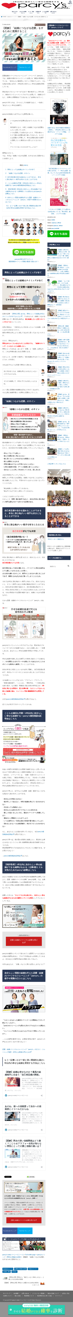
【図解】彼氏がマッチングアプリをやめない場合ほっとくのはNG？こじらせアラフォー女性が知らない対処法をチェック (58, 315)
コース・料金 (31, 12)
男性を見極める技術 (21, 1269)
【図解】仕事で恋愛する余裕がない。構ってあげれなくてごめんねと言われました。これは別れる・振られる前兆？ (58, 343)
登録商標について (29, 1295)
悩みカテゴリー (34, 1269)
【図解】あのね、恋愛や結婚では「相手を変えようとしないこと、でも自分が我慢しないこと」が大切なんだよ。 (58, 425)
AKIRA (53, 220)
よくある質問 (45, 12)
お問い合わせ (53, 12)
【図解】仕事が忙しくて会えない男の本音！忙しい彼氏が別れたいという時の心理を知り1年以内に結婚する (58, 412)
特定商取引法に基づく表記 (44, 1295)
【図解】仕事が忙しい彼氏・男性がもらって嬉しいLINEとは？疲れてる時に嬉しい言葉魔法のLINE (58, 384)
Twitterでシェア (25, 67)
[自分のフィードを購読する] (47, 539)
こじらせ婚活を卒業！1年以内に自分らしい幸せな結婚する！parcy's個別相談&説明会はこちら (23, 184)
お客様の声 (38, 12)
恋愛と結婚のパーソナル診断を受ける (24, 941)
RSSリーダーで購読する (56, 539)
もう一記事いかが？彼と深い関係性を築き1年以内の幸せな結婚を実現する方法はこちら (23, 207)
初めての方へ (15, 12)
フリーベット (58, 1295)
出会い (15, 1271)
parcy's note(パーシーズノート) (20, 1300)
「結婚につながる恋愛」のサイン (17, 173)
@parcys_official (56, 222)
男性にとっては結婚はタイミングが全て (20, 169)
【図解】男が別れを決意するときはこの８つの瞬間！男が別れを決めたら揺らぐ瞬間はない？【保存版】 (58, 301)
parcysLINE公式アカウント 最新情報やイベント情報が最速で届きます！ (24, 260)
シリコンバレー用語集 (38, 1293)
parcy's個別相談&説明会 (15, 699)
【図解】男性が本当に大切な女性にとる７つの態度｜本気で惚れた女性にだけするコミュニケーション (58, 371)
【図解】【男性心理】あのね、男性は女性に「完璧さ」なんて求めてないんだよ (58, 439)
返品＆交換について (53, 1293)
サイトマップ (6, 1293)
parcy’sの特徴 (23, 12)
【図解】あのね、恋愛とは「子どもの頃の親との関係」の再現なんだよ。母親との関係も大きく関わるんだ (58, 398)
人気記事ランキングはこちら (56, 464)
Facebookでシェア (10, 67)
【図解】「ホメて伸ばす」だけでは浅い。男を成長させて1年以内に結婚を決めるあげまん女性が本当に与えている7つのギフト (58, 286)
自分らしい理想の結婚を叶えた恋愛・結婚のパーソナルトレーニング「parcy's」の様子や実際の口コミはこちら (23, 200)
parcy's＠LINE (55, 228)
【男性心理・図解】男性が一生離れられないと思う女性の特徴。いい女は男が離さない (58, 330)
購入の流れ (18, 1295)
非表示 (26, 165)
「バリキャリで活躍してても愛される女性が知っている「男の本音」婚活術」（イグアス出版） (59, 211)
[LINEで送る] (31, 1177)
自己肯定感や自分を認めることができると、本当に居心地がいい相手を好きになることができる (23, 178)
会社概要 (15, 1293)
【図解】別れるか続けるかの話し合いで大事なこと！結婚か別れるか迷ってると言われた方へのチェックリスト (58, 357)
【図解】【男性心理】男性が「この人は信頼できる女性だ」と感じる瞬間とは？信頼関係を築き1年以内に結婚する (58, 270)
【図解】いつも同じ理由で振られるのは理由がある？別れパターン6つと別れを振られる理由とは (58, 453)
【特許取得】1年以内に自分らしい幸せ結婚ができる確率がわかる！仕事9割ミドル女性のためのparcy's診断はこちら (23, 191)
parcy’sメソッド (8, 1269)
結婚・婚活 (7, 1271)
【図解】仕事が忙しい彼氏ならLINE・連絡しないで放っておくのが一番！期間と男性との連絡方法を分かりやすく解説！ (58, 254)
